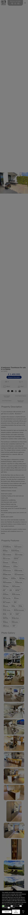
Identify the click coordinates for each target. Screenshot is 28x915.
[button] (3, 906)
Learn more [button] (20, 904)
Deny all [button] (23, 911)
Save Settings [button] (16, 911)
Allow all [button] (7, 911)
